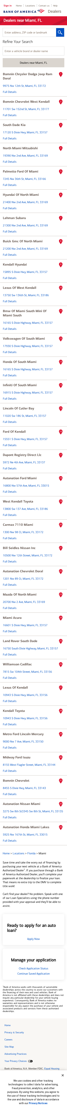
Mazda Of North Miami (19, 594)
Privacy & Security (14, 1032)
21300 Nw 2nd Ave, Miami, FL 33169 (25, 225)
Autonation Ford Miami (20, 478)
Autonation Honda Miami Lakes (26, 827)
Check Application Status (33, 968)
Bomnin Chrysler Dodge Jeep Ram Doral (27, 76)
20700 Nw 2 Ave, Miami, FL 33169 (24, 602)
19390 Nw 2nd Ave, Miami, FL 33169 (25, 155)
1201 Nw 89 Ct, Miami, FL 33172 (23, 578)
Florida (31, 853)
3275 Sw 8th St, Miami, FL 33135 (33, 811)
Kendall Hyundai (15, 264)
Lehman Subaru (14, 218)
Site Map (9, 1046)
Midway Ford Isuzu (16, 757)
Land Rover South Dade (20, 641)
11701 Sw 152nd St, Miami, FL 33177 (26, 109)
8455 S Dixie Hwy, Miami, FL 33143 (24, 788)
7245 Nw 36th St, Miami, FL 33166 (24, 179)
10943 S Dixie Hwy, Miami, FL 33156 (25, 695)
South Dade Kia (14, 125)
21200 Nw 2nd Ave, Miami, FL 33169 (25, 248)
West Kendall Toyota (18, 501)
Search (60, 32)
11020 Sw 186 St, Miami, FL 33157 (24, 415)
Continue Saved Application (33, 973)
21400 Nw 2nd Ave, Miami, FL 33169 (25, 202)
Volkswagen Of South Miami (24, 339)
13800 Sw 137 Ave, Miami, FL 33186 (25, 509)
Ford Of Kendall (14, 432)
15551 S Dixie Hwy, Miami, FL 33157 (25, 439)
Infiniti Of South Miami (20, 385)
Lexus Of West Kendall (19, 288)
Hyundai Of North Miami (21, 195)
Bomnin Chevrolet (16, 781)
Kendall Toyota (14, 711)
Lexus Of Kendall (15, 688)
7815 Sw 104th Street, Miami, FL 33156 (27, 671)
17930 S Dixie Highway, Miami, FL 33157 (28, 346)
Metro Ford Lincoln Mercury (23, 734)
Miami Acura (12, 618)
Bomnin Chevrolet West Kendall (26, 102)
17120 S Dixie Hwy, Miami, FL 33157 (25, 132)
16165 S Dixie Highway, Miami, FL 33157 (28, 322)
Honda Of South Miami (19, 362)
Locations (30, 5)
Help (55, 5)
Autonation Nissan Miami (21, 804)
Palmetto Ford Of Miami (20, 171)
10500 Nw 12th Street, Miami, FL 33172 (27, 555)
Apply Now (33, 939)
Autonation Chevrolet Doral (23, 571)
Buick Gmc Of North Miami (23, 241)
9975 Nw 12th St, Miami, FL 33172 (24, 86)
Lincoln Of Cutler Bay (18, 408)
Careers (8, 1039)
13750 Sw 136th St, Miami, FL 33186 (26, 295)
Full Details (9, 92)
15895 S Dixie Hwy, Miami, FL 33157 (25, 272)
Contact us (44, 5)
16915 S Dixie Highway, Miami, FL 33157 (28, 392)
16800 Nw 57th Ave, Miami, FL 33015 (26, 485)
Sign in (8, 5)
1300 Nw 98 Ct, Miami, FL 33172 (23, 532)
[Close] (63, 1075)
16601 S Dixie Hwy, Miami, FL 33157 (25, 625)
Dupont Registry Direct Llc (22, 455)
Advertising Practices (15, 1054)
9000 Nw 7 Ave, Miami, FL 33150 (23, 741)
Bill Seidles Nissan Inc (19, 548)
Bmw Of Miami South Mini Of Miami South (24, 313)
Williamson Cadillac (17, 664)
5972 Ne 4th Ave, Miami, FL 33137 (24, 462)
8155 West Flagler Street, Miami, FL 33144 (29, 764)
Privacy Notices (38, 1103)
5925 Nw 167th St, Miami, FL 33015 (25, 834)
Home (19, 5)
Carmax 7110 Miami (18, 525)
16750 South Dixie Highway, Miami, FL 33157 (30, 648)
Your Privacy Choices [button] (15, 1061)
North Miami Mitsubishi (20, 148)
